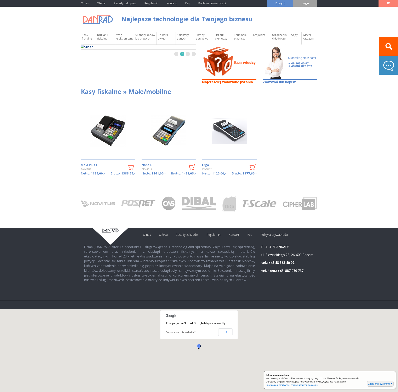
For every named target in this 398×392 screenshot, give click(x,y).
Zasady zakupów (125, 3)
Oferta (101, 3)
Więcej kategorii (308, 36)
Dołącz (280, 3)
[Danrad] (98, 19)
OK (225, 332)
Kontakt (172, 3)
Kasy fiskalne (87, 36)
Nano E (147, 165)
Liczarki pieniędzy (221, 36)
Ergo (205, 165)
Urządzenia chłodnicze (279, 36)
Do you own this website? (181, 332)
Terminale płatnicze (240, 36)
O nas (85, 3)
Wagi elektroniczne (124, 36)
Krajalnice (259, 35)
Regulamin (151, 3)
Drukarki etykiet (163, 36)
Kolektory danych (183, 36)
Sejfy (294, 35)
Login (305, 3)
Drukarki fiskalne (102, 36)
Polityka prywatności (212, 3)
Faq (187, 3)
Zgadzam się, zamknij (380, 383)
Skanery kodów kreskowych (145, 36)
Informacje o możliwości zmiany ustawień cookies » (292, 385)
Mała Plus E (89, 165)
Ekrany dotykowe (202, 36)
